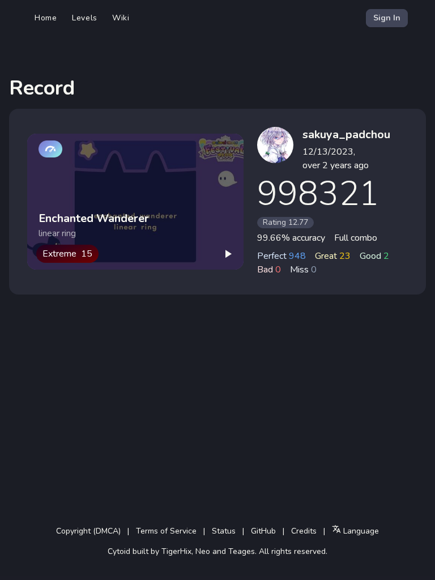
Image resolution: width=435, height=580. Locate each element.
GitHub (263, 531)
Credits (304, 531)
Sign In (386, 17)
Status (224, 531)
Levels (84, 17)
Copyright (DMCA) (88, 531)
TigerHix (176, 551)
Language (360, 531)
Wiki (121, 17)
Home (46, 17)
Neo (202, 551)
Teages (241, 551)
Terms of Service (166, 531)
